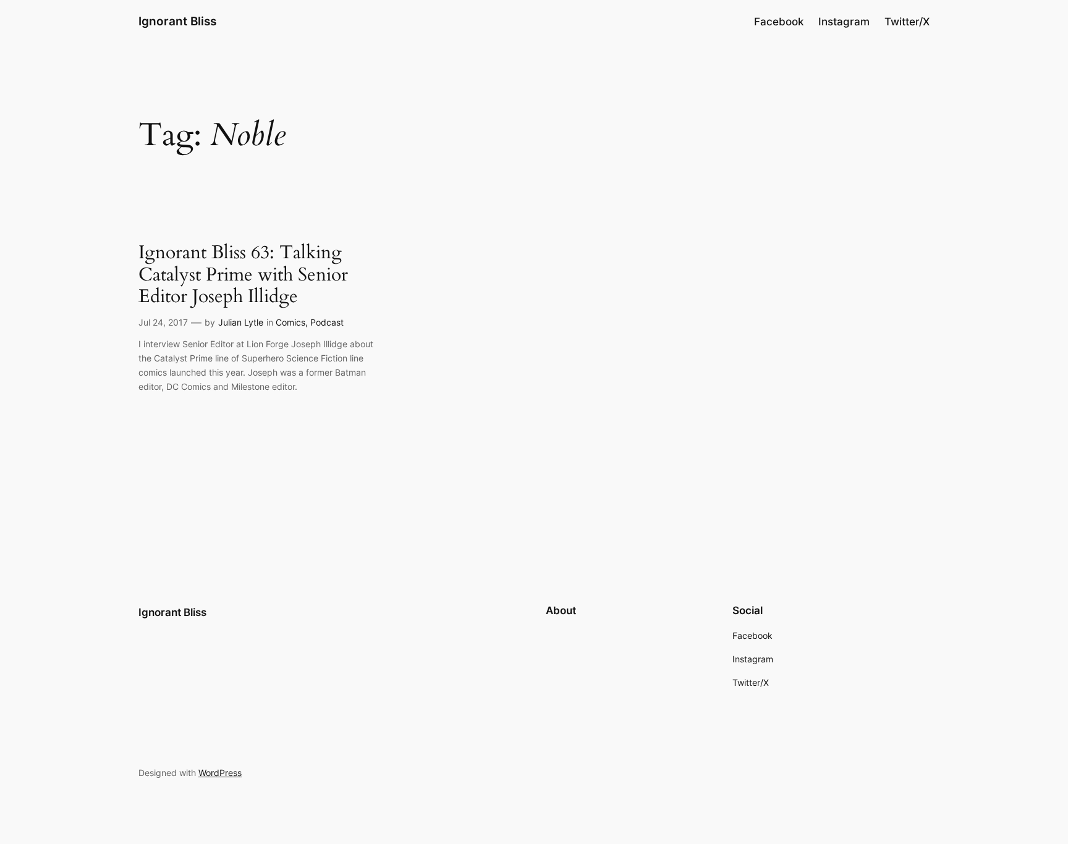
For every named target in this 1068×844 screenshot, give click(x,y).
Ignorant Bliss (177, 21)
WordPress (220, 772)
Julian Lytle (240, 322)
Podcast (327, 322)
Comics (290, 322)
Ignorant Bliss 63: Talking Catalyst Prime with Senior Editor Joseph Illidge (243, 275)
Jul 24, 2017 (163, 322)
